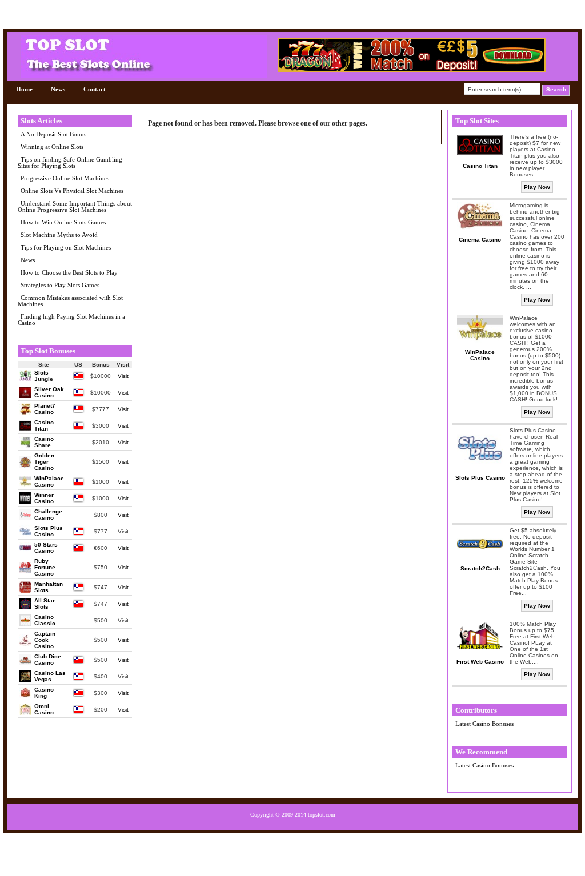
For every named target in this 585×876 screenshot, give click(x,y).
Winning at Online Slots (52, 146)
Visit (123, 376)
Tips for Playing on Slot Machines (66, 247)
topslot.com (321, 814)
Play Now (537, 187)
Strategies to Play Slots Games (60, 285)
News (58, 89)
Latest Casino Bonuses (484, 723)
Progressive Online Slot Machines (65, 178)
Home (24, 89)
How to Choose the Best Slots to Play (69, 272)
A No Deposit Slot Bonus (53, 134)
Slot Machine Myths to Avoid (59, 234)
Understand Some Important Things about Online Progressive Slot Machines (75, 206)
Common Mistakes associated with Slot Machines (70, 300)
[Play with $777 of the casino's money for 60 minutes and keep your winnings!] (412, 69)
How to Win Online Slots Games (63, 222)
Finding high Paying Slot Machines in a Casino (71, 319)
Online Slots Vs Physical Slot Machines (72, 190)
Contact (94, 89)
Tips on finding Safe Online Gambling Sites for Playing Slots (70, 162)
